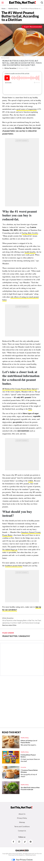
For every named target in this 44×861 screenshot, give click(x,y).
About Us (22, 814)
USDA (30, 480)
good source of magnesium (27, 109)
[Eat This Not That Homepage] (22, 2)
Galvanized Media (17, 853)
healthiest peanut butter (13, 565)
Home (4, 8)
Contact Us (22, 831)
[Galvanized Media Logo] (22, 850)
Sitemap (22, 822)
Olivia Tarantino (10, 68)
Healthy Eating (13, 8)
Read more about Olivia (9, 625)
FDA (30, 409)
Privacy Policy (22, 818)
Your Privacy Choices (24, 859)
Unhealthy (24, 636)
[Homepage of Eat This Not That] (21, 808)
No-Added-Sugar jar (9, 549)
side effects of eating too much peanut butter (20, 298)
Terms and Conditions (22, 826)
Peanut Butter (9, 636)
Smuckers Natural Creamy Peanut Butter (21, 533)
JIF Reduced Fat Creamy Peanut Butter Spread (19, 388)
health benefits (30, 252)
